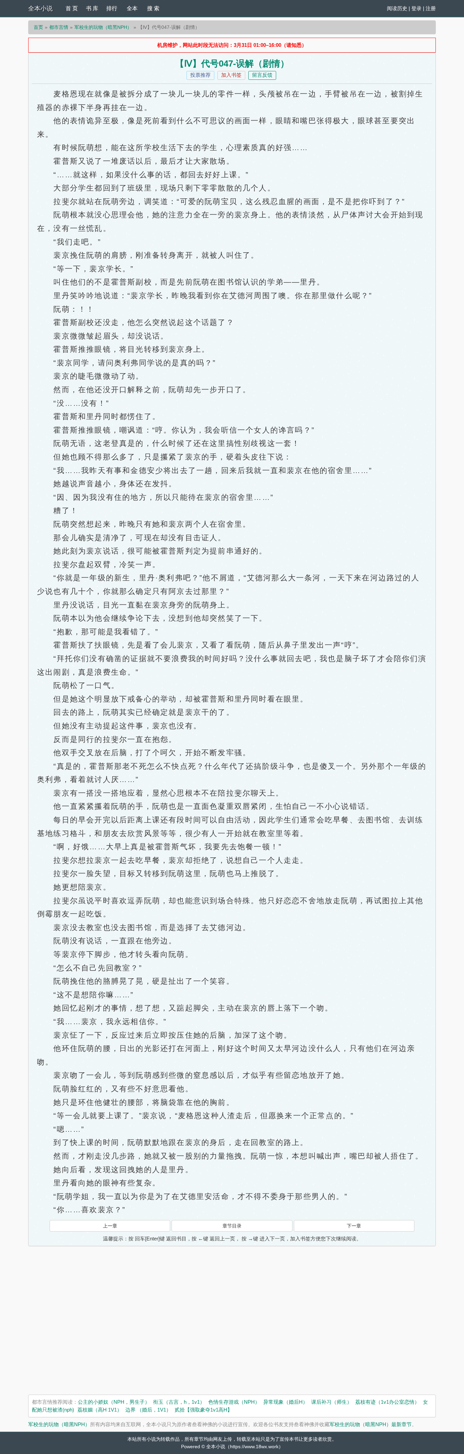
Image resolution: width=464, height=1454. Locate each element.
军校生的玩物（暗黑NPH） (103, 27)
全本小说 (40, 8)
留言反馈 (262, 75)
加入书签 (231, 75)
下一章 (354, 1226)
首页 (38, 27)
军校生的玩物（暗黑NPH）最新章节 (370, 1424)
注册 (431, 8)
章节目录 (232, 1226)
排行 (111, 8)
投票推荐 (200, 75)
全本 (132, 8)
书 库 (92, 8)
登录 (416, 8)
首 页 (72, 8)
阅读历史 (397, 8)
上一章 (110, 1226)
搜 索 (153, 8)
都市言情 (58, 27)
